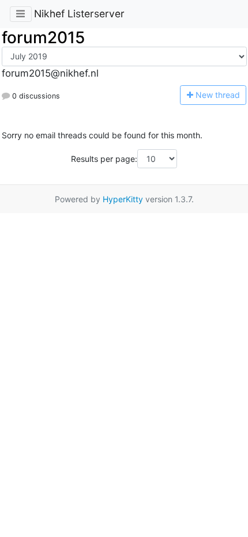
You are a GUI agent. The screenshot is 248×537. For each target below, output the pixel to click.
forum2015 (43, 37)
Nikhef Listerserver (79, 13)
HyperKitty (123, 199)
